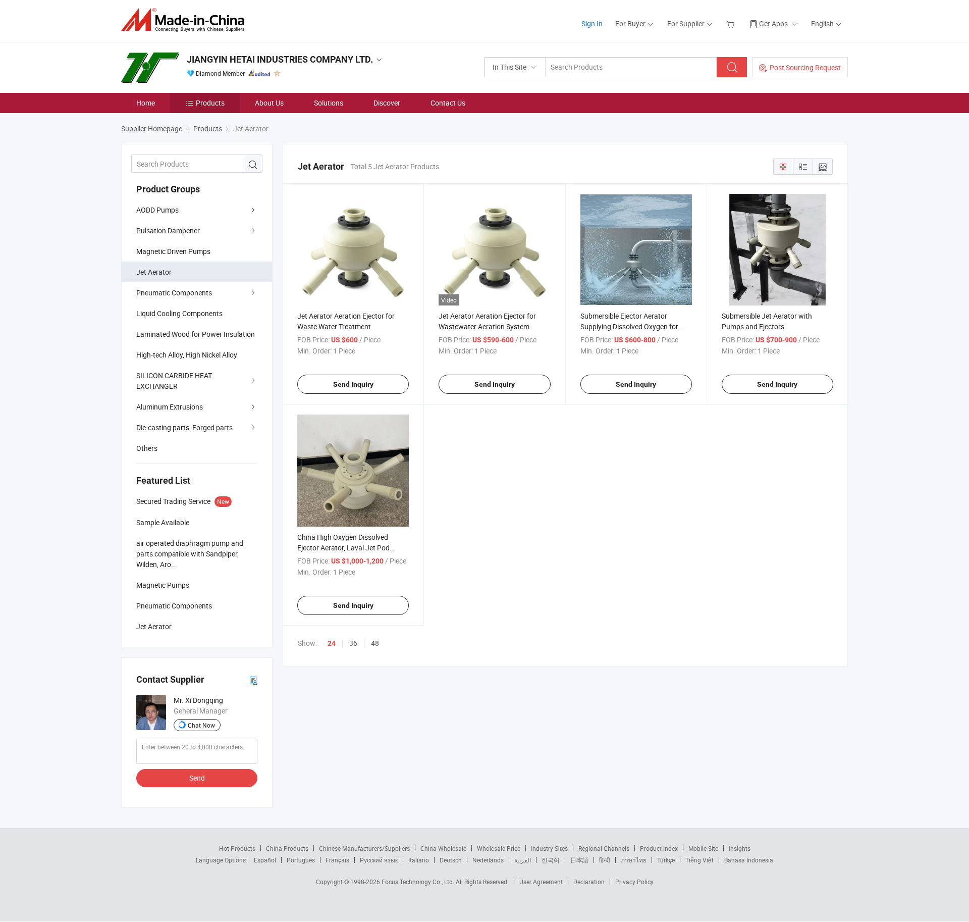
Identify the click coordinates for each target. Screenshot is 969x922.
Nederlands (488, 860)
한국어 (551, 860)
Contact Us (447, 103)
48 (375, 643)
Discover (386, 103)
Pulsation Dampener (168, 230)
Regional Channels (603, 848)
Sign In (592, 23)
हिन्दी (604, 860)
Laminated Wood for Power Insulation (195, 334)
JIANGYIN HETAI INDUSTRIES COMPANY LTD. (280, 59)
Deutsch (451, 860)
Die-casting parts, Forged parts (184, 427)
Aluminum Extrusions (169, 407)
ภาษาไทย (634, 860)
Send (197, 778)
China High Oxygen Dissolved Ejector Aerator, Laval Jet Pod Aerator (343, 547)
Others (146, 448)
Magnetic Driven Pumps (173, 251)
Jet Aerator (154, 272)
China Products (287, 848)
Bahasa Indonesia (748, 860)
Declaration (589, 882)
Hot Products (237, 848)
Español (265, 860)
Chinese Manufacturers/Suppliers (364, 848)
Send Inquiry (353, 384)
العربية (522, 860)
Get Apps (773, 23)
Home (145, 103)
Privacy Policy (634, 882)
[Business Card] (253, 680)
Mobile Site (703, 848)
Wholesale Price (498, 848)
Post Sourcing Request (805, 67)
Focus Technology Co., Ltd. (419, 882)
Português (301, 860)
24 (332, 643)
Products (210, 103)
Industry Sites (549, 848)
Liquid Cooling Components (179, 313)
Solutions (328, 103)
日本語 (579, 860)
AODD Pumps (157, 210)
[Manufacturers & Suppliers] (186, 20)
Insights (739, 848)
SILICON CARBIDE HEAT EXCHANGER (174, 381)
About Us (269, 103)
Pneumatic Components (174, 292)
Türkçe (666, 860)
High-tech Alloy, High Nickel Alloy (186, 355)
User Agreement (541, 882)
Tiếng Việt (699, 860)
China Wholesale (443, 848)
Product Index (659, 848)
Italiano (418, 860)
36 (353, 643)
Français (337, 860)
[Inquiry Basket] (731, 23)
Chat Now (201, 725)
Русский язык (379, 860)
